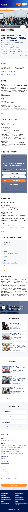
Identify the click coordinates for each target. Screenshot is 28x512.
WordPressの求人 (22, 445)
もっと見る (4, 113)
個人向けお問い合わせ (19, 493)
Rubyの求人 (20, 447)
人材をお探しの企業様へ (5, 497)
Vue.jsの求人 (3, 445)
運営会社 (2, 501)
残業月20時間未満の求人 (6, 474)
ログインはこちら (14, 184)
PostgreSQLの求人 (12, 447)
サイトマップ (17, 495)
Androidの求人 (15, 449)
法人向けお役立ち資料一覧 (19, 499)
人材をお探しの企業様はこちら (21, 5)
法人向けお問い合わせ (19, 497)
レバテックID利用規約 (10, 167)
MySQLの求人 (4, 447)
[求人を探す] (14, 3)
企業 (21, 9)
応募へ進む (14, 485)
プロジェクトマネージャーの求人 (8, 440)
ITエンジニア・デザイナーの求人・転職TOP (8, 488)
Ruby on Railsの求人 (13, 453)
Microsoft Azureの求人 (6, 451)
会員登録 (18, 3)
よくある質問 (3, 495)
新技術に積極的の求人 (6, 472)
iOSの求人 (9, 449)
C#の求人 (10, 445)
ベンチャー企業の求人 (16, 472)
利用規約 (3, 167)
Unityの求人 (21, 453)
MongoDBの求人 (16, 451)
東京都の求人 (4, 458)
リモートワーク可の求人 (18, 468)
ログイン (24, 3)
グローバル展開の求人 (17, 474)
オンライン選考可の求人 (14, 470)
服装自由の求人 (4, 470)
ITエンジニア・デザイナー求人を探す (9, 478)
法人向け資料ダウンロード (6, 499)
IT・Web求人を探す (4, 493)
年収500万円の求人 (5, 463)
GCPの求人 (3, 449)
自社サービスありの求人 (6, 468)
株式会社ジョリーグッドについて (8, 74)
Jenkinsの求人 (4, 453)
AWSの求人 (15, 445)
